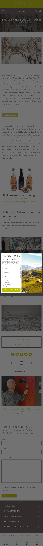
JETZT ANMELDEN (11, 289)
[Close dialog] (40, 255)
